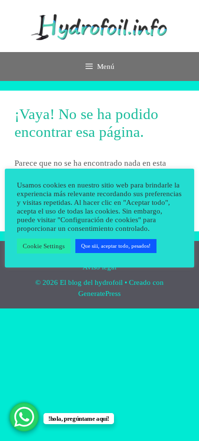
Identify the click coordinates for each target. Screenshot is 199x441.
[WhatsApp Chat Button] (24, 416)
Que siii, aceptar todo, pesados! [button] (116, 246)
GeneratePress (99, 293)
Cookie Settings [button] (44, 246)
